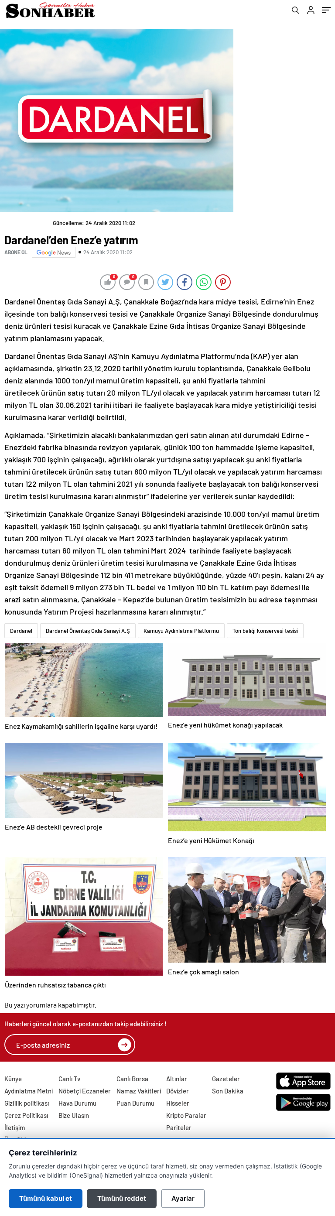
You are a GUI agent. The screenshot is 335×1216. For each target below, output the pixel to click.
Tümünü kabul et (45, 1198)
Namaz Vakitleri (138, 1091)
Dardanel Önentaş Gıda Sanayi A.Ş (88, 630)
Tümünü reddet (121, 1198)
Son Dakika (227, 1091)
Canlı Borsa (132, 1079)
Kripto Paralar (186, 1115)
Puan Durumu (135, 1103)
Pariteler (178, 1127)
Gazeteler (226, 1079)
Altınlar (176, 1079)
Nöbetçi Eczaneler (84, 1091)
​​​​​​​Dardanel (21, 630)
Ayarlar (183, 1198)
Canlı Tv (69, 1079)
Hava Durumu (77, 1103)
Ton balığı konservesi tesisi (265, 630)
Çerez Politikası (26, 1115)
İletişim (14, 1127)
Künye (13, 1079)
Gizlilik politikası (26, 1103)
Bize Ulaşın (73, 1115)
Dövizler (177, 1091)
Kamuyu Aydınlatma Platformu (181, 630)
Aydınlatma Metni (28, 1091)
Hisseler (177, 1103)
